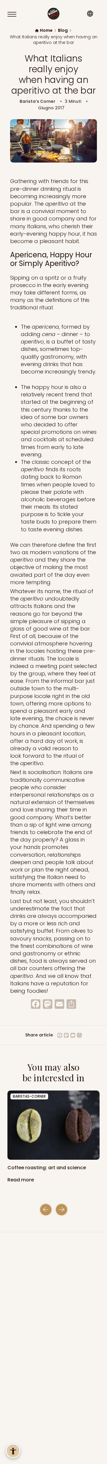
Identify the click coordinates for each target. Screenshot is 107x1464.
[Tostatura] (53, 1125)
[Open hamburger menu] (14, 14)
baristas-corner (29, 1096)
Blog (63, 30)
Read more (21, 1179)
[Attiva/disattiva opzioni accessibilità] (13, 1451)
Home (46, 30)
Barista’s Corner (37, 101)
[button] (45, 1209)
